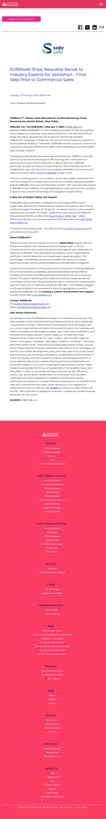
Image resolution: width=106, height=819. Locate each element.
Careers (52, 732)
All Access (52, 568)
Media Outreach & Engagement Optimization (52, 635)
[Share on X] (87, 27)
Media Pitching (52, 492)
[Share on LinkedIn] (94, 27)
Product (52, 695)
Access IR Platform (52, 528)
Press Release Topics (52, 631)
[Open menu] (101, 4)
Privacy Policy (82, 807)
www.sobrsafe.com (41, 295)
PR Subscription (52, 589)
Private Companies (52, 452)
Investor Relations (52, 728)
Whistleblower (52, 552)
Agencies (52, 456)
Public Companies (52, 448)
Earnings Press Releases (52, 544)
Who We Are (52, 720)
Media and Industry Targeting (52, 500)
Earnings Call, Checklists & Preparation (52, 646)
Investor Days (52, 548)
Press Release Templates (52, 671)
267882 (54, 388)
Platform (52, 699)
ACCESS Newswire (52, 748)
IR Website (52, 532)
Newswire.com (52, 752)
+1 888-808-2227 (52, 777)
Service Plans (52, 610)
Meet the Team (52, 724)
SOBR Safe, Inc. (74, 127)
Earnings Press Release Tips (52, 650)
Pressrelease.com (52, 756)
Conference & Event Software (52, 572)
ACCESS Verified (52, 511)
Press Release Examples (52, 675)
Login (52, 773)
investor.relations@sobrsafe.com (31, 304)
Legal (52, 460)
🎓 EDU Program (52, 678)
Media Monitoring (52, 496)
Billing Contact (52, 792)
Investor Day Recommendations (52, 654)
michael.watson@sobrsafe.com (34, 307)
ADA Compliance (52, 536)
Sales (52, 781)
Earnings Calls (52, 540)
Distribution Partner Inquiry (52, 796)
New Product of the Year (63, 216)
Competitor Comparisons (52, 638)
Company (52, 703)
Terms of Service (66, 807)
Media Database (52, 488)
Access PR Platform (52, 480)
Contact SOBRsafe (46, 173)
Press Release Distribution (52, 484)
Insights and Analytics (52, 508)
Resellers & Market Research (52, 464)
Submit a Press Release (52, 593)
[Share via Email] (102, 27)
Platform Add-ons (52, 614)
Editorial (52, 789)
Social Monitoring (52, 504)
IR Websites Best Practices (52, 642)
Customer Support (52, 785)
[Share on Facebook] (80, 27)
